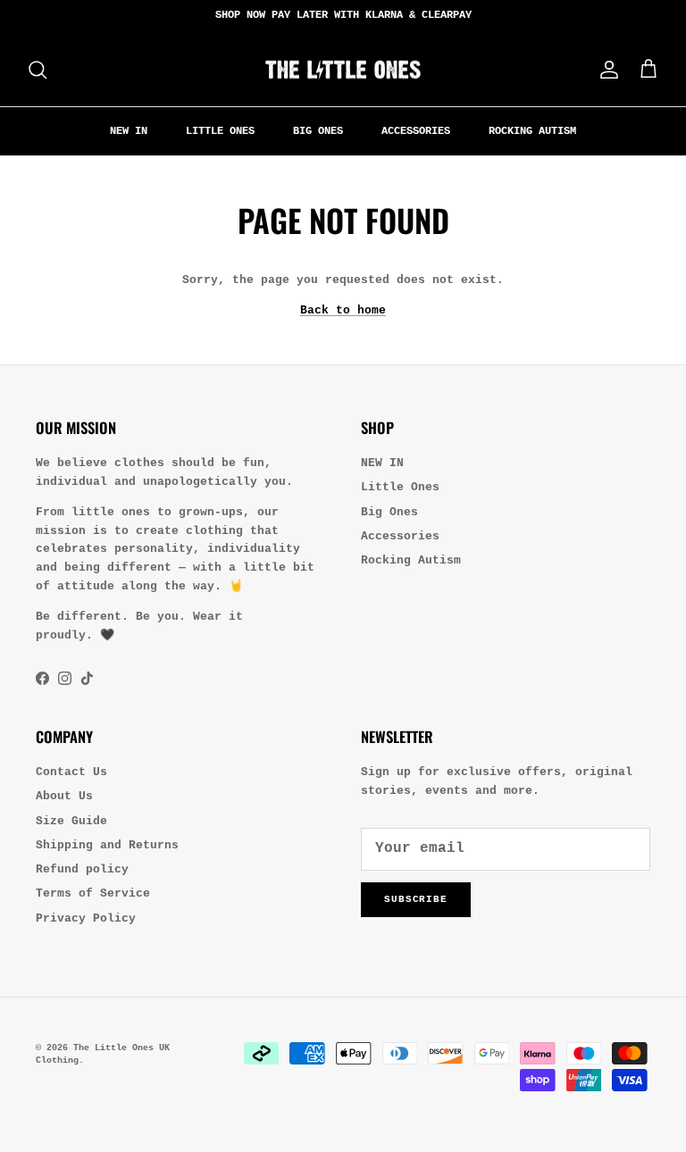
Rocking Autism (532, 131)
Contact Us (71, 772)
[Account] (605, 69)
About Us (64, 796)
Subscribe (416, 899)
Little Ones (220, 131)
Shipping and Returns (107, 845)
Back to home (343, 310)
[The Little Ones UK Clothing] (343, 69)
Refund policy (82, 869)
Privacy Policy (86, 918)
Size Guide (71, 821)
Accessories (415, 131)
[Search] (37, 69)
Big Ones (318, 131)
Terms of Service (93, 893)
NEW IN (128, 131)
